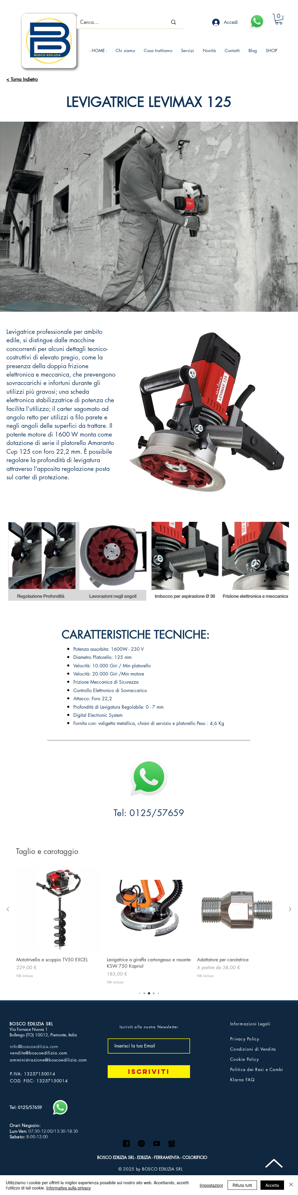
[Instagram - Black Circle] (141, 1143)
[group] (149, 926)
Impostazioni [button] (211, 1185)
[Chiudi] (291, 1185)
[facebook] (126, 1143)
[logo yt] (156, 1143)
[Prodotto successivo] (290, 909)
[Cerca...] (173, 22)
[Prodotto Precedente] (7, 909)
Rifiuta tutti (242, 1185)
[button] (278, 19)
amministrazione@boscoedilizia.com (48, 1060)
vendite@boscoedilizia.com (39, 1053)
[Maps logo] (171, 1143)
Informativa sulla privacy (68, 1188)
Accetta (272, 1185)
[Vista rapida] (58, 909)
